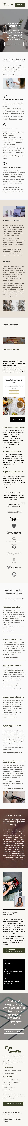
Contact (20, 4)
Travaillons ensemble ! (14, 1031)
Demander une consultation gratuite (13, 950)
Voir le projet (17, 419)
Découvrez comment (13, 44)
